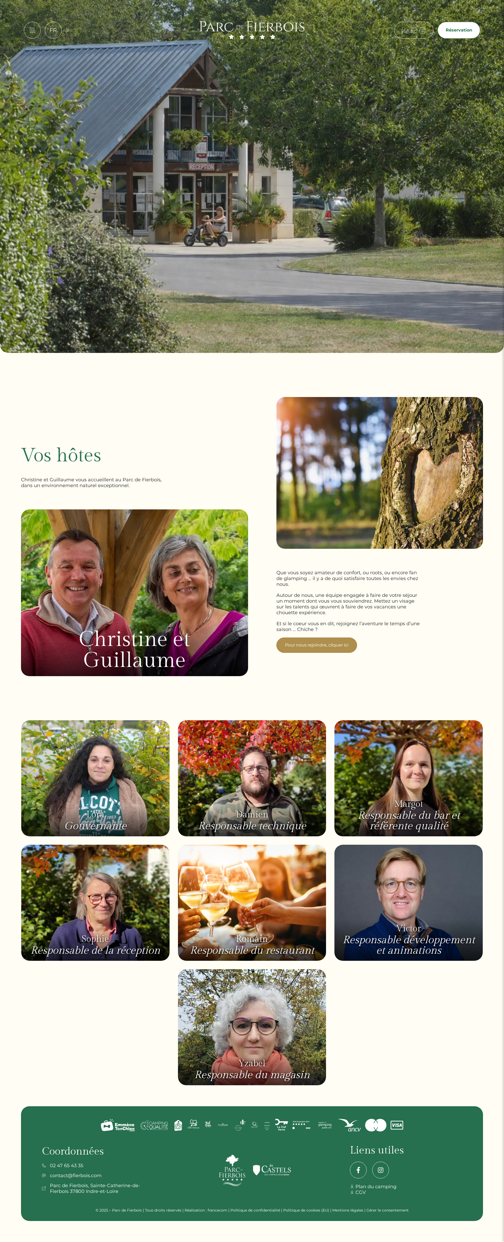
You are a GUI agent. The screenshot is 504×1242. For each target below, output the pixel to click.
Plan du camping (375, 1186)
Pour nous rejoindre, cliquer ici (316, 645)
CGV (360, 1192)
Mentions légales (347, 1210)
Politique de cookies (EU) (306, 1210)
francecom (217, 1210)
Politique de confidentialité (255, 1210)
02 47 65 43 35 (66, 1165)
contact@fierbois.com (76, 1175)
